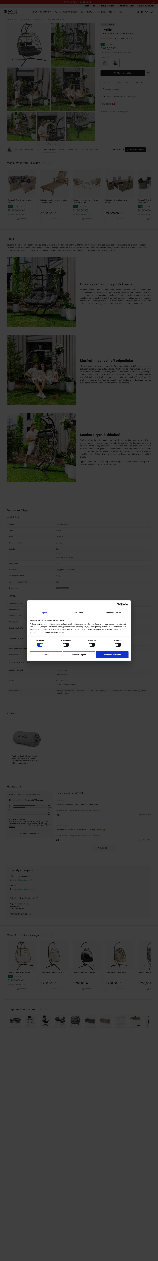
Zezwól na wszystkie (112, 654)
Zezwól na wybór (79, 654)
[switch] (66, 645)
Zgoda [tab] (44, 613)
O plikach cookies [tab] (113, 612)
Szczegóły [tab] (79, 612)
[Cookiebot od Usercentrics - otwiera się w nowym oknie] (118, 604)
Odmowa (46, 654)
